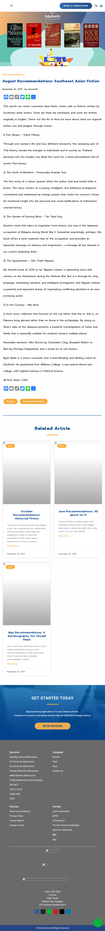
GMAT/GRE (15, 794)
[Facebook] (36, 911)
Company (57, 752)
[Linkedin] (68, 911)
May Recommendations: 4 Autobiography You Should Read (27, 636)
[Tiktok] (61, 911)
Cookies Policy (17, 825)
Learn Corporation (60, 811)
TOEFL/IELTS (16, 789)
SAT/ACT (14, 784)
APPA (55, 816)
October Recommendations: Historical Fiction (26, 514)
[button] (76, 6)
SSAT (12, 798)
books (10, 401)
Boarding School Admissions (23, 757)
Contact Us (57, 771)
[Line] (49, 911)
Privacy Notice (17, 820)
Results (56, 757)
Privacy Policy (16, 816)
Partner (56, 806)
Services (14, 752)
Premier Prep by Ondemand (65, 825)
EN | (54, 834)
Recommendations (13, 74)
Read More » (13, 546)
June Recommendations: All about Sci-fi (78, 513)
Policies (14, 806)
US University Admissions (22, 761)
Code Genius (58, 820)
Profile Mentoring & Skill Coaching (26, 780)
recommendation (33, 401)
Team (55, 761)
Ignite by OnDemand (62, 830)
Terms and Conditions (20, 811)
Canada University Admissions (24, 771)
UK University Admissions (22, 766)
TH (54, 839)
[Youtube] (55, 911)
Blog (54, 766)
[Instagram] (43, 911)
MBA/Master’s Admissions (23, 775)
